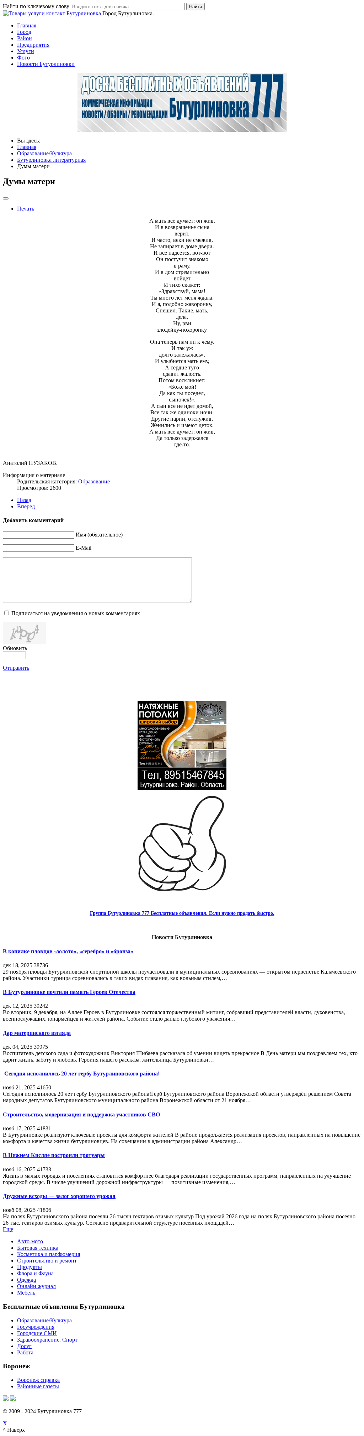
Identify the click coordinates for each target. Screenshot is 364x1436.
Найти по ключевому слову (36, 6)
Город (24, 32)
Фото (23, 58)
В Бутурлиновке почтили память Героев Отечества (69, 992)
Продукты (29, 1267)
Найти (195, 6)
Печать (25, 209)
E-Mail (83, 548)
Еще (8, 1229)
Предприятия (33, 45)
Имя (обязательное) (99, 535)
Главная (26, 25)
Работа (25, 1352)
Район (24, 38)
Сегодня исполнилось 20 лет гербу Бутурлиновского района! (81, 1073)
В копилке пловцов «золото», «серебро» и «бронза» (68, 951)
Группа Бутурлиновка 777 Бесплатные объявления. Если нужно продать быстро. (182, 913)
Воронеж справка (38, 1380)
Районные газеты (38, 1386)
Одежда (26, 1280)
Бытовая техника (37, 1248)
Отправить (16, 668)
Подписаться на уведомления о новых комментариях (75, 613)
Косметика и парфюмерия (48, 1254)
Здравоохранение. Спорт (47, 1340)
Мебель (26, 1293)
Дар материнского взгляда (37, 1033)
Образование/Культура (44, 1320)
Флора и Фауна (35, 1273)
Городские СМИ (37, 1333)
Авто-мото (30, 1241)
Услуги (25, 51)
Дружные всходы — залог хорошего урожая (59, 1196)
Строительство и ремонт (47, 1261)
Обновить (15, 648)
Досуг (24, 1346)
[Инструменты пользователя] (6, 198)
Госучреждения (35, 1327)
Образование (94, 481)
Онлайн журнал (36, 1286)
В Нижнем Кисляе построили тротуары (54, 1155)
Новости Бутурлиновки (46, 64)
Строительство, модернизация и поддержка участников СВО (81, 1114)
